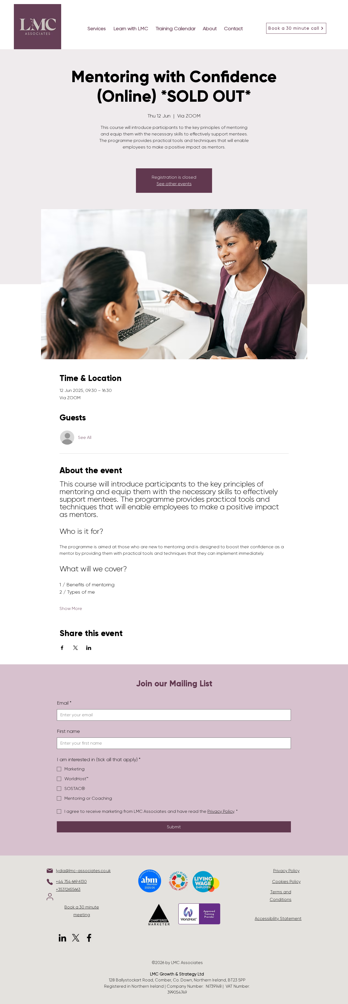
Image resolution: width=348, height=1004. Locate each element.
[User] (49, 896)
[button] (132, 28)
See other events (174, 183)
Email (64, 703)
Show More (71, 608)
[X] (75, 937)
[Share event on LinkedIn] (88, 648)
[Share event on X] (75, 648)
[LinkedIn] (62, 937)
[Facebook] (89, 937)
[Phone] (49, 881)
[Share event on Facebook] (62, 648)
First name (68, 731)
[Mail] (49, 870)
